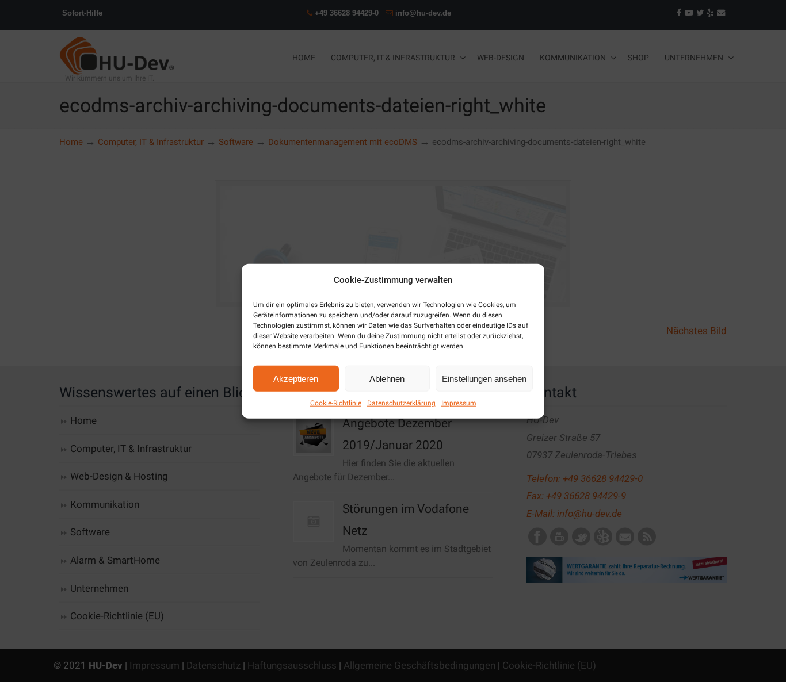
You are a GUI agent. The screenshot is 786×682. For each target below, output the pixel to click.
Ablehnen (387, 378)
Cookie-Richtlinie (335, 403)
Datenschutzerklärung (401, 403)
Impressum (458, 403)
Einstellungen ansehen (484, 378)
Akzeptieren (295, 378)
